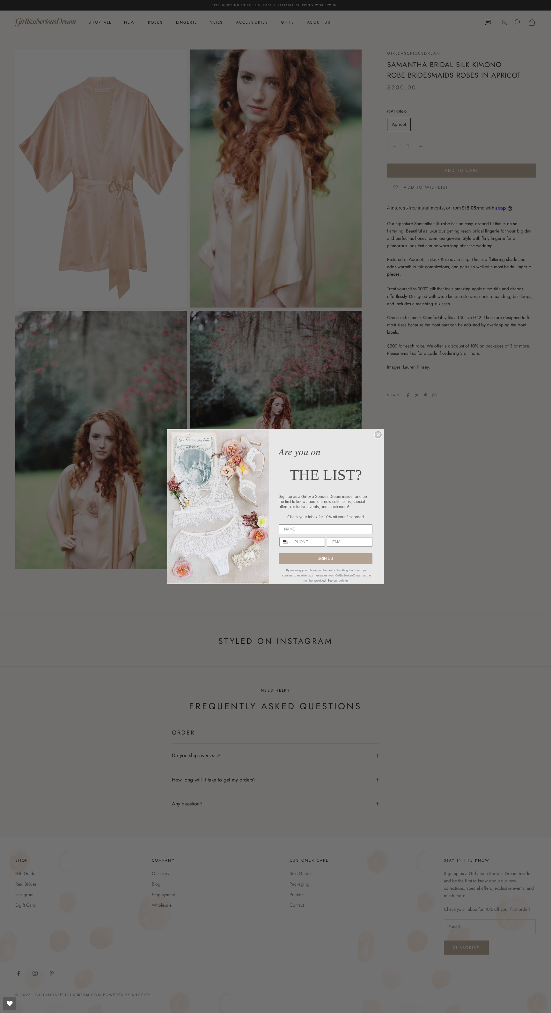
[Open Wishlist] (9, 1003)
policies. (343, 580)
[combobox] (285, 541)
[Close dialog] (378, 434)
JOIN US (325, 558)
